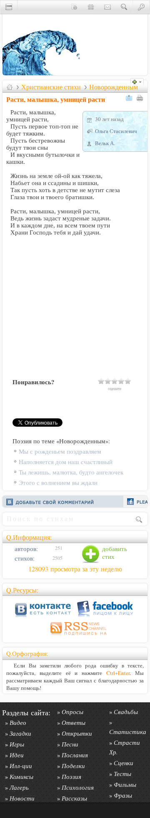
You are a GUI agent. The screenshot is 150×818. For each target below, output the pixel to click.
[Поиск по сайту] (124, 6)
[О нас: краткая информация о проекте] (74, 6)
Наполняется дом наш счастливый (65, 462)
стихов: (24, 558)
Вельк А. (105, 143)
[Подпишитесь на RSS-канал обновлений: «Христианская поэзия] (75, 636)
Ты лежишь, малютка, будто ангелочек (71, 472)
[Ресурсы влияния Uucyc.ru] (9, 86)
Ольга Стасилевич (116, 131)
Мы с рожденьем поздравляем (60, 451)
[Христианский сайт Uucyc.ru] (44, 73)
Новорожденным (113, 86)
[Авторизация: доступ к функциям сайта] (141, 6)
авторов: (25, 549)
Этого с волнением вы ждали (58, 483)
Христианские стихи (51, 86)
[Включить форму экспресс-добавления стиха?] (139, 81)
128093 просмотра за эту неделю (75, 568)
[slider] (114, 381)
